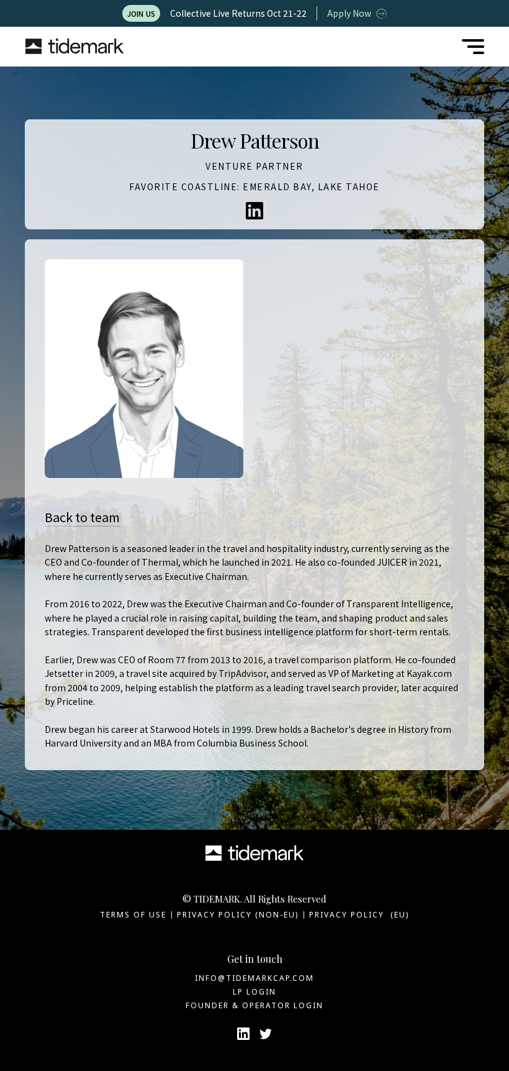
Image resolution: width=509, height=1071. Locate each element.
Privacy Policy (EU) (359, 914)
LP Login (254, 991)
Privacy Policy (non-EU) (238, 914)
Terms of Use (133, 914)
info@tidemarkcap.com (254, 978)
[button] (473, 46)
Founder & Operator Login (254, 1005)
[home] (74, 47)
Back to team (82, 517)
